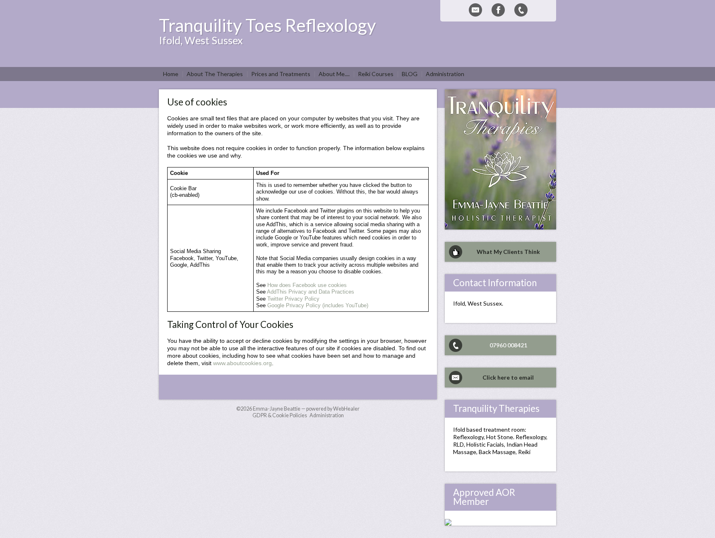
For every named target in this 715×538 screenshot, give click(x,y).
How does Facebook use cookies (307, 285)
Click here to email (508, 377)
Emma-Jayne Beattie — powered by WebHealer (306, 409)
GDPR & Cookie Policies (279, 415)
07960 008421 (508, 345)
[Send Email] (475, 10)
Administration (327, 415)
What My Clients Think (508, 251)
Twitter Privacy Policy (293, 299)
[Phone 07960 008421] (521, 10)
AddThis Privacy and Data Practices (310, 292)
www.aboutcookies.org (242, 363)
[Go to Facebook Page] (498, 10)
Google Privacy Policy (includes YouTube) (317, 305)
